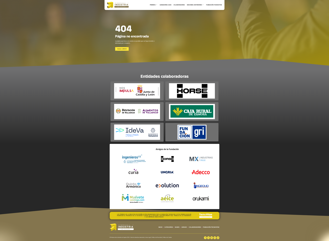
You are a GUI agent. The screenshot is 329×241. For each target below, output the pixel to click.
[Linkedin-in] (211, 237)
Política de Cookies (167, 237)
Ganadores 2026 (165, 5)
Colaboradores (179, 5)
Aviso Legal (148, 237)
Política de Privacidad (157, 237)
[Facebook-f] (205, 237)
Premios (153, 5)
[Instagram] (214, 237)
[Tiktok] (218, 237)
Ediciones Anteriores (194, 5)
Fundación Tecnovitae (214, 5)
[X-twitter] (208, 237)
